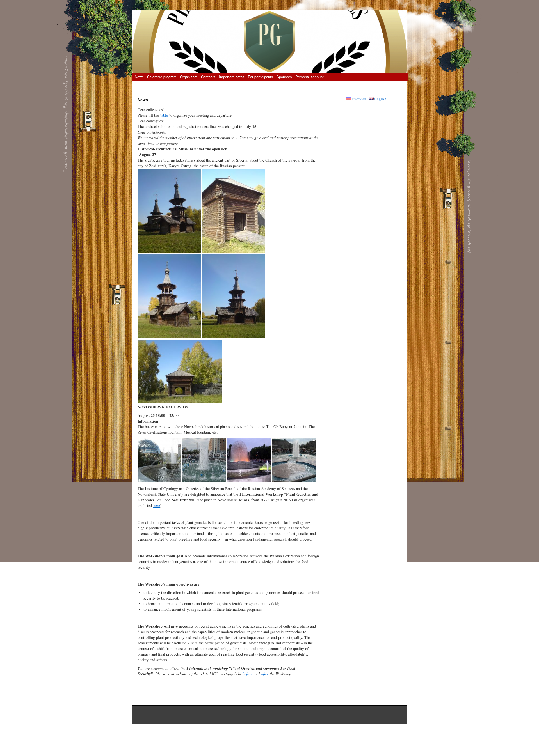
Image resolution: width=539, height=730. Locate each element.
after (264, 673)
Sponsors (284, 76)
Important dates (232, 76)
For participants (260, 76)
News (139, 76)
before (247, 673)
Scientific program (162, 76)
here (156, 505)
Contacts (208, 76)
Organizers (189, 76)
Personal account (309, 76)
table (164, 115)
